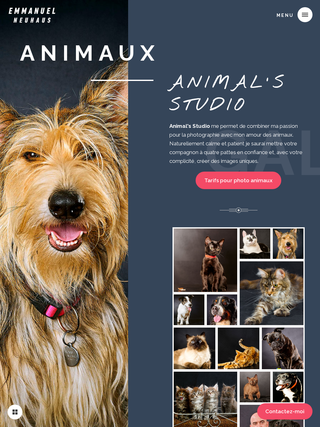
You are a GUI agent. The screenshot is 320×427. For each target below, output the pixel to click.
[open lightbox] (205, 260)
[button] (292, 14)
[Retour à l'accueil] (15, 411)
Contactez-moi (284, 411)
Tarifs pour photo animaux (238, 180)
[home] (32, 14)
